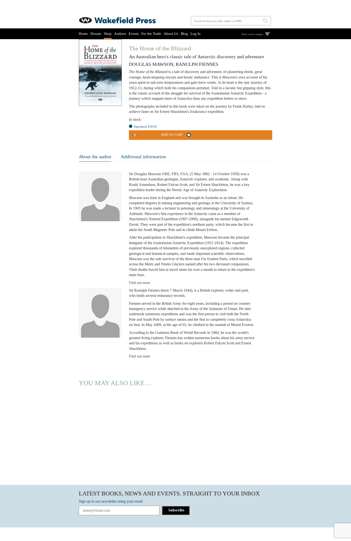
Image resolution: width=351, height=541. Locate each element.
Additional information (143, 156)
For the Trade (151, 34)
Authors (120, 34)
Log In (196, 34)
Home (83, 34)
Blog (184, 34)
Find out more (139, 283)
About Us (171, 34)
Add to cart (172, 135)
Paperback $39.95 (145, 126)
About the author (95, 156)
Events (134, 34)
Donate (95, 34)
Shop (108, 34)
